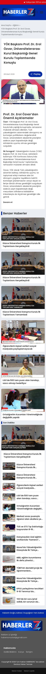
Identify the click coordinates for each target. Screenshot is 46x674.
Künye (21, 652)
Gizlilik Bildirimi (10, 652)
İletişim (29, 652)
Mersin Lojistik (29, 671)
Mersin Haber (17, 671)
